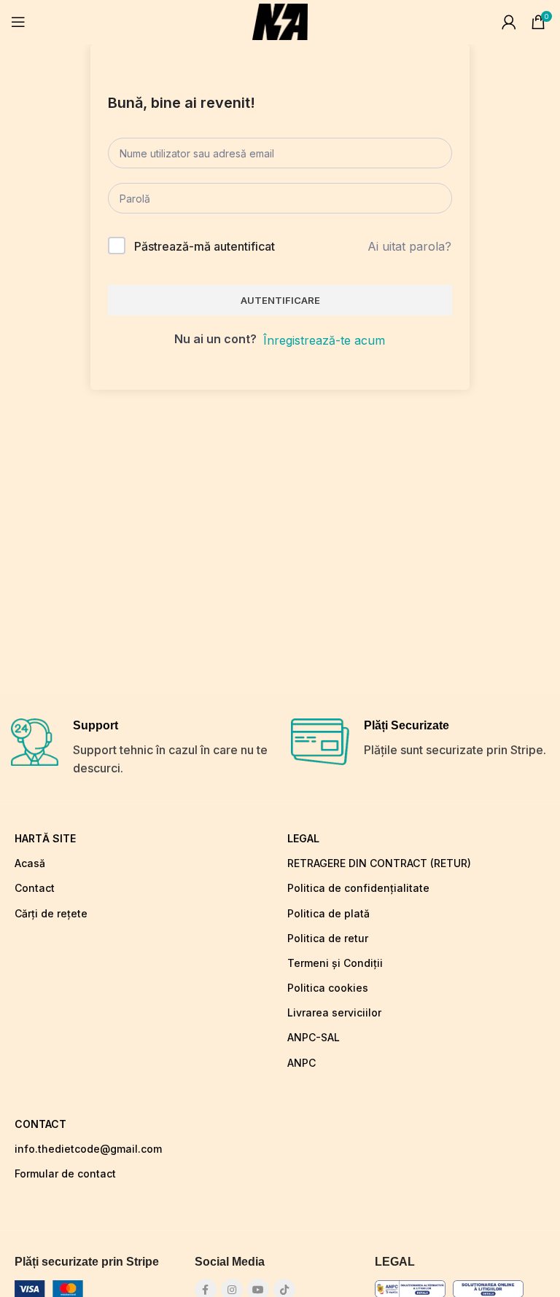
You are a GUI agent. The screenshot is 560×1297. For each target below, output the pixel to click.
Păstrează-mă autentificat (204, 246)
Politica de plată (328, 913)
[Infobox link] (140, 748)
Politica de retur (327, 938)
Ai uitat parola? (409, 246)
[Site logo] (280, 20)
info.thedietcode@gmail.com (88, 1149)
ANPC (301, 1063)
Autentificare (280, 300)
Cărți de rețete (51, 913)
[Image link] (51, 1287)
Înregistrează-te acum (324, 340)
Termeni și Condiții (335, 963)
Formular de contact (65, 1173)
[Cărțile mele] (509, 21)
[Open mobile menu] (18, 21)
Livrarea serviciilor (334, 1012)
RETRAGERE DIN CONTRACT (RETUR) (379, 863)
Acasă (30, 863)
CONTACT (40, 1124)
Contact (35, 888)
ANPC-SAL (313, 1037)
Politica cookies (327, 987)
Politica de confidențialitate (358, 888)
